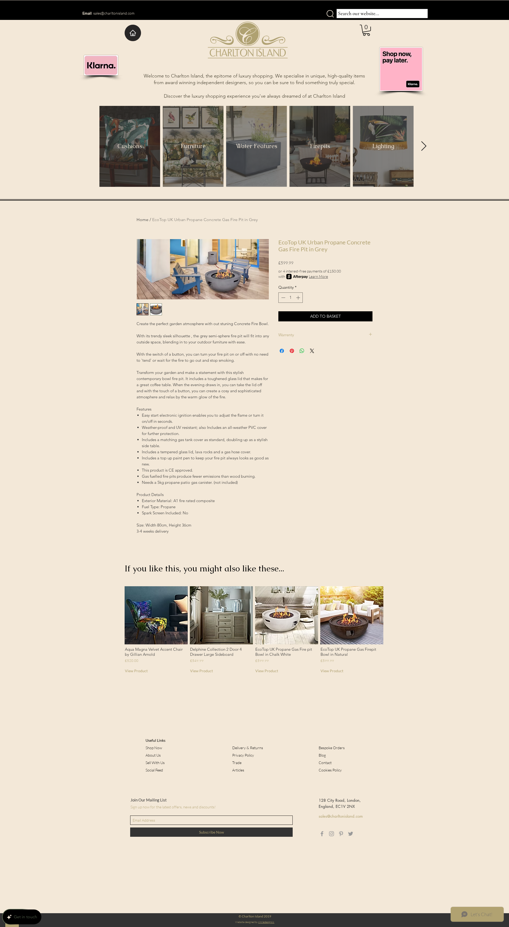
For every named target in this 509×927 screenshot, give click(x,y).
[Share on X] (312, 351)
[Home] (133, 33)
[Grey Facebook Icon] (322, 833)
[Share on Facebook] (282, 351)
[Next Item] (424, 146)
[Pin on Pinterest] (292, 351)
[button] (366, 30)
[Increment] (298, 298)
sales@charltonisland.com (113, 13)
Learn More (318, 276)
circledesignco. (266, 922)
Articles (238, 770)
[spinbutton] (290, 298)
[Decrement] (282, 298)
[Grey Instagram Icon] (331, 833)
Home (142, 219)
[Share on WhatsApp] (302, 351)
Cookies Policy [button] (330, 770)
